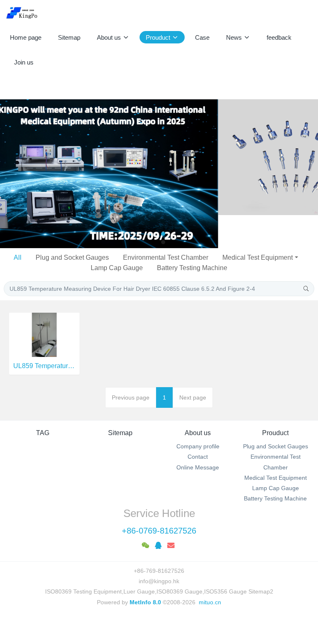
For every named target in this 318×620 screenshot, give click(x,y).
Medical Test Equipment (257, 224)
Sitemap (120, 399)
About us (198, 399)
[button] (16, 157)
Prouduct (275, 399)
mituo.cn (210, 569)
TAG (42, 399)
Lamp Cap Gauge (117, 234)
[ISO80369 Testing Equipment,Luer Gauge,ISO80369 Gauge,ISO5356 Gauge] (27, 12)
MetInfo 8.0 (145, 569)
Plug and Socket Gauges (72, 224)
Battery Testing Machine (192, 234)
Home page (25, 37)
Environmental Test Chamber (165, 224)
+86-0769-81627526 (159, 497)
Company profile (197, 413)
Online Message (197, 434)
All (18, 224)
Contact (198, 423)
